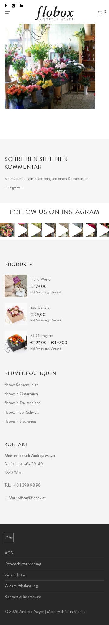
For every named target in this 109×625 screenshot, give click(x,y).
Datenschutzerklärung (23, 564)
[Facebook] (6, 5)
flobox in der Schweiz (22, 412)
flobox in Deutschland (23, 403)
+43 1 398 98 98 (26, 485)
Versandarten (16, 575)
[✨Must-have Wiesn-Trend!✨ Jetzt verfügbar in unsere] (75, 230)
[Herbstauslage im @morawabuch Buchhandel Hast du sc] (34, 230)
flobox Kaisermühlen (21, 385)
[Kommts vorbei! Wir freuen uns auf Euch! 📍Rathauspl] (47, 230)
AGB (9, 553)
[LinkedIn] (22, 5)
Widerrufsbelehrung (21, 586)
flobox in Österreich (21, 394)
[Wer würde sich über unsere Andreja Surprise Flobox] (61, 230)
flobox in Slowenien (20, 421)
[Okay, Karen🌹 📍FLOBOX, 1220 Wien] (88, 230)
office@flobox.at (32, 498)
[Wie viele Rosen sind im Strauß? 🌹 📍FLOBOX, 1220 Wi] (7, 230)
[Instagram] (13, 5)
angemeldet (33, 178)
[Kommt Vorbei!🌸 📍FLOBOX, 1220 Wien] (102, 230)
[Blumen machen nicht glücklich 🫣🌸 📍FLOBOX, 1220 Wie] (20, 230)
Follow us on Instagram (54, 212)
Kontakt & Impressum (23, 597)
